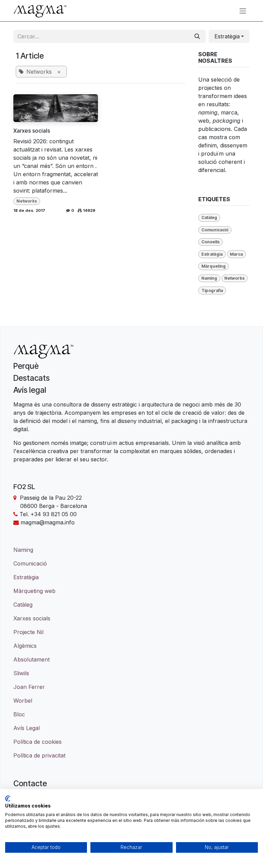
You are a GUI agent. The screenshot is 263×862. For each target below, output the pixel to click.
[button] (229, 36)
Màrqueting (213, 266)
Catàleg (209, 217)
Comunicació (214, 229)
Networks (26, 201)
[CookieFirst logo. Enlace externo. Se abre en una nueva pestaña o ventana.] (7, 799)
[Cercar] (197, 36)
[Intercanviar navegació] (243, 10)
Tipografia (212, 290)
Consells (210, 241)
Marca (236, 254)
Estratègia (212, 254)
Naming (209, 278)
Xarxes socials (31, 131)
